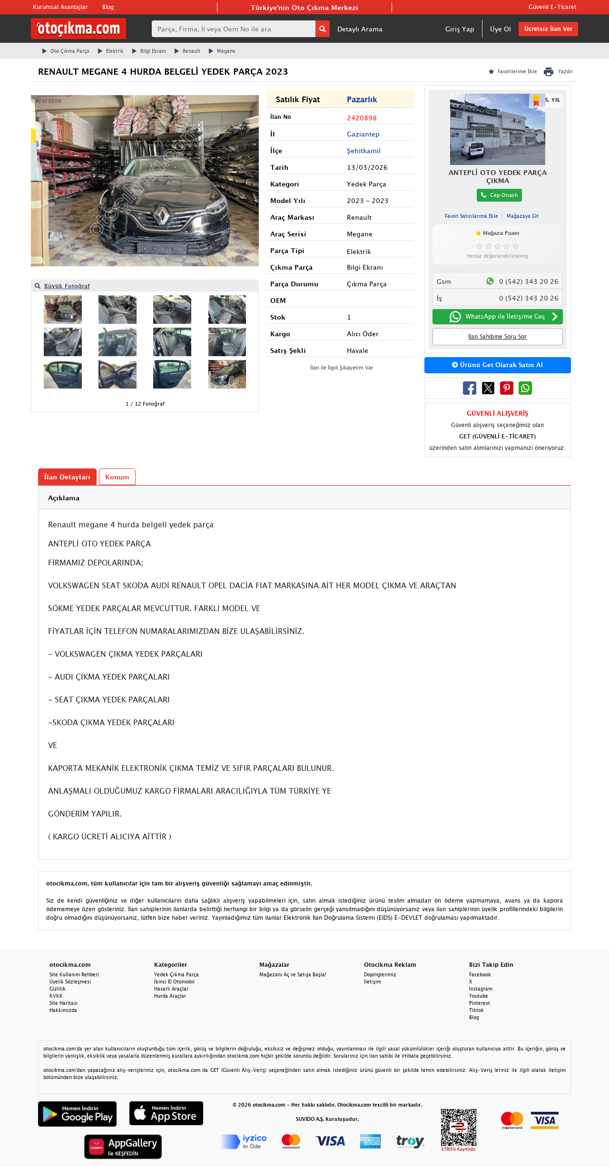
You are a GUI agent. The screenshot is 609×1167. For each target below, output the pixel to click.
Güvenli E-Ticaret (552, 6)
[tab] (304, 497)
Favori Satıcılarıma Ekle (471, 216)
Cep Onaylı (504, 195)
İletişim (372, 981)
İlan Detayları (67, 477)
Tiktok (476, 1010)
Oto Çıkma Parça (69, 51)
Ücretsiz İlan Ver (548, 28)
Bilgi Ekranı (153, 51)
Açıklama (63, 498)
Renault (191, 51)
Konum (117, 477)
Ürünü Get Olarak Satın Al (500, 365)
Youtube (478, 996)
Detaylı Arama (360, 29)
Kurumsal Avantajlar (60, 6)
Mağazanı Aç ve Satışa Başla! (292, 974)
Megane (226, 51)
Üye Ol (500, 29)
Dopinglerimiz (380, 974)
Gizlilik (57, 989)
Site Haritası (63, 1003)
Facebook (480, 974)
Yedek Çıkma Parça (176, 974)
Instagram (480, 989)
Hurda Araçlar (170, 996)
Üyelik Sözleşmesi (70, 981)
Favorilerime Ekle (517, 71)
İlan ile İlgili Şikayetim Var (341, 367)
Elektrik (115, 51)
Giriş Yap (459, 29)
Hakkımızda (63, 1010)
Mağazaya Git (523, 216)
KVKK (56, 996)
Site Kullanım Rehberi (74, 974)
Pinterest (479, 1003)
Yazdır (565, 71)
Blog (108, 6)
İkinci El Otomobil (174, 981)
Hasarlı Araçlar (171, 989)
